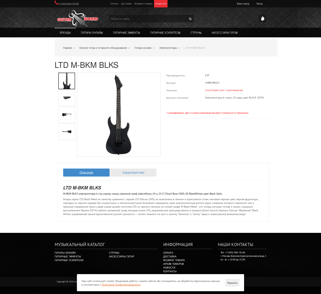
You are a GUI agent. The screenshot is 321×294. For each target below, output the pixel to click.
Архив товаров (173, 264)
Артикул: (171, 83)
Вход (260, 3)
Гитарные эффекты (126, 32)
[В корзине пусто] (262, 18)
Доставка (126, 3)
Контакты (170, 271)
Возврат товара (143, 3)
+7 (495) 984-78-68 (68, 3)
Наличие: (171, 90)
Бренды (65, 32)
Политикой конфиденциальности (121, 284)
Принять (232, 283)
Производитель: (175, 75)
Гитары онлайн (92, 32)
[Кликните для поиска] (190, 18)
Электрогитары (168, 47)
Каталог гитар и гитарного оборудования (103, 47)
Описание (86, 172)
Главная (67, 47)
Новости (169, 267)
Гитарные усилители (165, 32)
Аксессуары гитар (225, 32)
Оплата (114, 3)
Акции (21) (160, 3)
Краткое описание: (177, 97)
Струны (196, 32)
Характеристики (133, 172)
